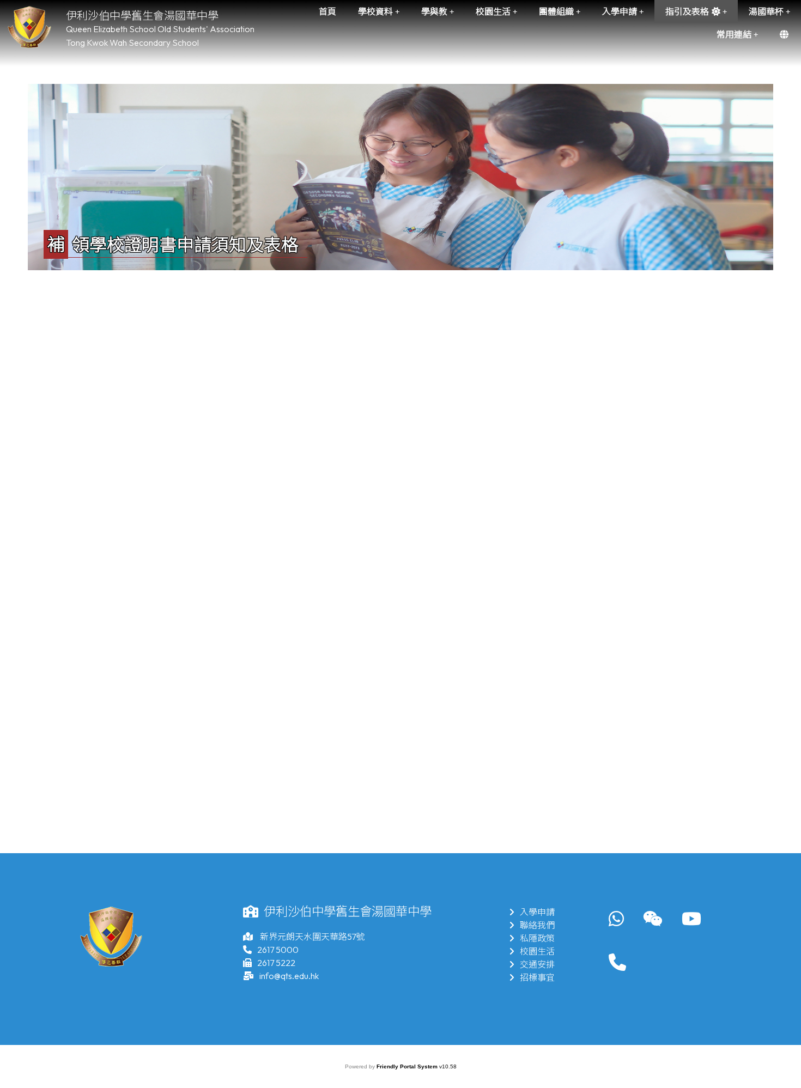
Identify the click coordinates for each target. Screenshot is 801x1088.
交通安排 (537, 964)
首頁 (327, 11)
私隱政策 (537, 938)
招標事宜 (537, 977)
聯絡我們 (537, 925)
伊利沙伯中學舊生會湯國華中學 (142, 15)
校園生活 (537, 951)
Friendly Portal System (408, 1066)
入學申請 (537, 912)
